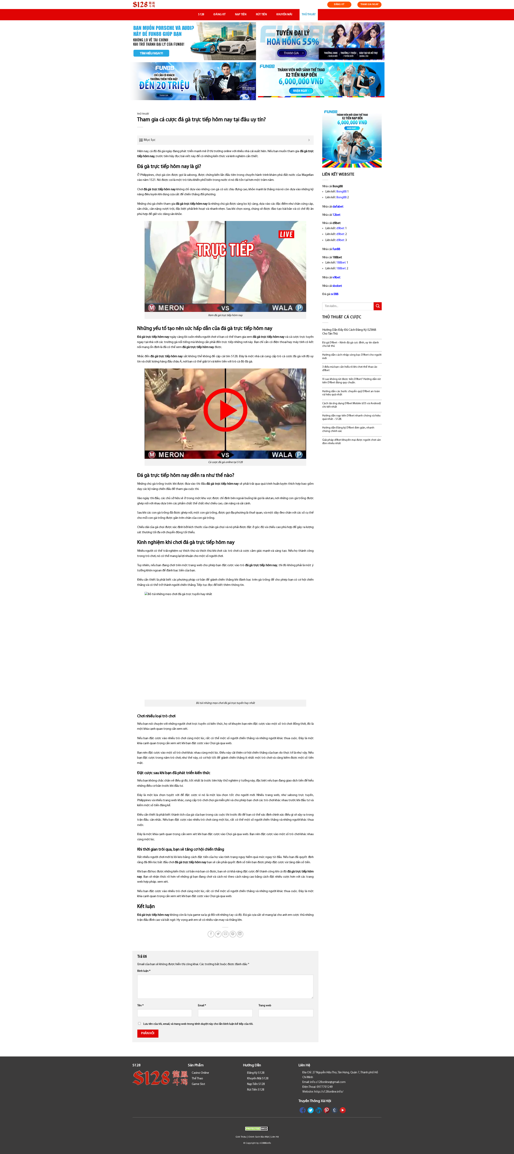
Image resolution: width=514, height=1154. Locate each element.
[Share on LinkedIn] (240, 934)
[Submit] (378, 306)
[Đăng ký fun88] (352, 138)
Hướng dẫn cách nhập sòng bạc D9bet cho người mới (351, 356)
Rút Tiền (261, 14)
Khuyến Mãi (284, 14)
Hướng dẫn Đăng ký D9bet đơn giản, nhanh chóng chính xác (348, 429)
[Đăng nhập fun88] (321, 81)
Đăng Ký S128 (255, 1073)
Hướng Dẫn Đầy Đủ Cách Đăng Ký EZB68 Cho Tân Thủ (349, 331)
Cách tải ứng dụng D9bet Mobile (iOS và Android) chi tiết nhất (351, 405)
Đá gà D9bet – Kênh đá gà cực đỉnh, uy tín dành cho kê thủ (350, 344)
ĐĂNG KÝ (339, 4)
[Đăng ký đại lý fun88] (193, 41)
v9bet (336, 277)
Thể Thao (197, 1078)
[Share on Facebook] (211, 934)
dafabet (338, 206)
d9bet (340, 228)
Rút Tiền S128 (255, 1089)
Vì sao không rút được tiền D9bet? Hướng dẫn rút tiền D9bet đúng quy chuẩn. (351, 381)
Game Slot (198, 1084)
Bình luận (143, 971)
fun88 (336, 249)
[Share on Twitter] (218, 934)
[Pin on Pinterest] (232, 934)
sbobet (337, 286)
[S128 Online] (153, 4)
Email (202, 1005)
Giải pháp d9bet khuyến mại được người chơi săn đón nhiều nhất (351, 442)
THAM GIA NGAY (369, 4)
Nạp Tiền (240, 14)
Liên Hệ (275, 1137)
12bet (336, 215)
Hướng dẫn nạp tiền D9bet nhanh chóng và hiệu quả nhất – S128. (351, 417)
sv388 (334, 294)
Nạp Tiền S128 (256, 1084)
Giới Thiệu (241, 1137)
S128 (201, 14)
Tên (140, 1005)
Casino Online (200, 1073)
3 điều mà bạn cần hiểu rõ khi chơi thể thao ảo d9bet (349, 368)
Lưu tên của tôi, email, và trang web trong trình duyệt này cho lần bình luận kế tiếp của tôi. (198, 1024)
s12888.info (265, 1143)
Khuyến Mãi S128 (257, 1078)
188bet (341, 262)
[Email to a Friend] (225, 934)
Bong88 (341, 191)
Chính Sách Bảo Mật (258, 1137)
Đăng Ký (219, 14)
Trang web (265, 1005)
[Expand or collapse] (309, 140)
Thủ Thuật (309, 14)
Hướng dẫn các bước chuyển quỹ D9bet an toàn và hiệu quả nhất (351, 393)
